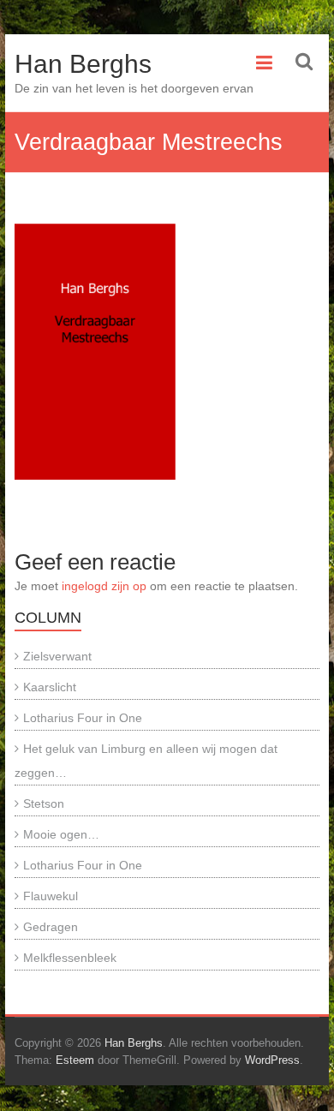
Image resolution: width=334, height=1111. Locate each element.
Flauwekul (50, 896)
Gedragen (50, 927)
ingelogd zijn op (104, 586)
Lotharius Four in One (82, 718)
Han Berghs (83, 64)
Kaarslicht (49, 687)
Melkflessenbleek (69, 958)
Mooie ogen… (61, 834)
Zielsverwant (57, 656)
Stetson (43, 803)
